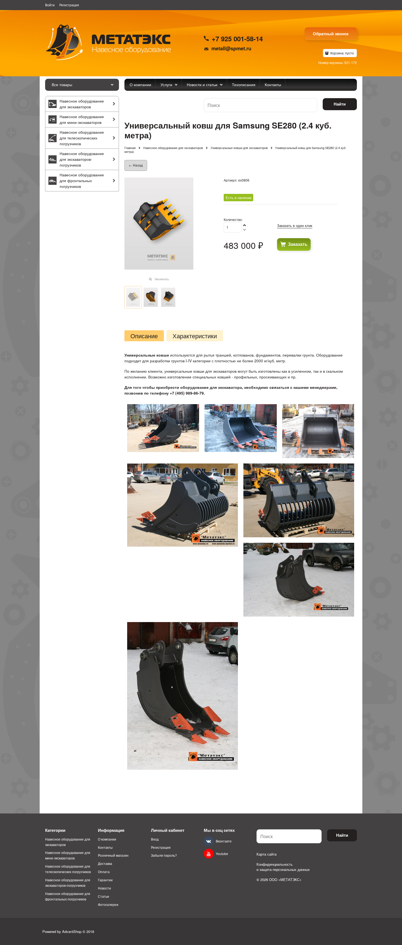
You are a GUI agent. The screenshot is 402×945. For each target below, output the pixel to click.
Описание (144, 336)
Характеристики (195, 336)
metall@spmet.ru (231, 48)
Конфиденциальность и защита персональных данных (283, 867)
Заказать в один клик (294, 225)
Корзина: (342, 53)
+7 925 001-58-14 (237, 38)
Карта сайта (266, 854)
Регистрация (69, 4)
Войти (50, 4)
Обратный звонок (331, 34)
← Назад (136, 165)
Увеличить (162, 279)
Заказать (297, 244)
